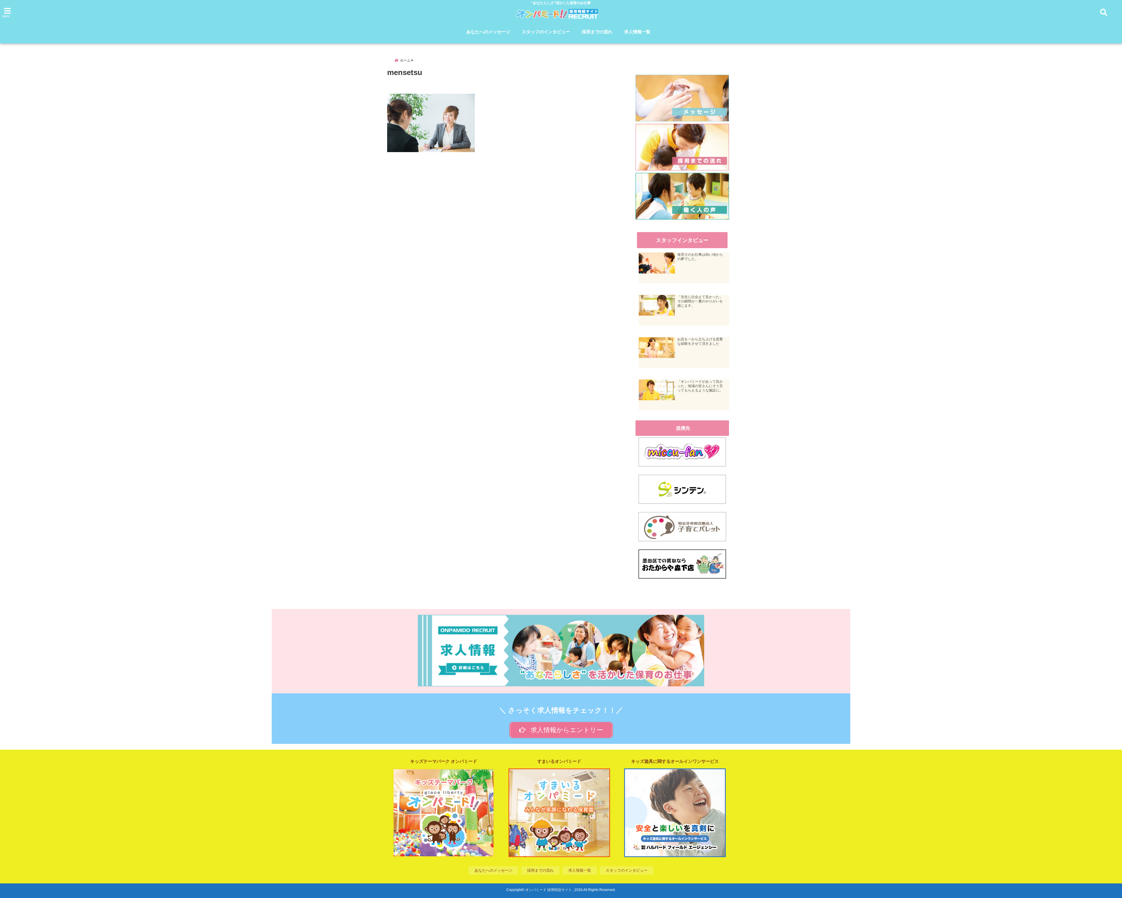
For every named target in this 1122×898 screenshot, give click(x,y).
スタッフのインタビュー (546, 31)
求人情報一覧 (637, 31)
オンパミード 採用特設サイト (548, 890)
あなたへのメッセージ (488, 31)
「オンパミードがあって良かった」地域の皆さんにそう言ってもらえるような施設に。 (700, 386)
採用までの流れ (597, 31)
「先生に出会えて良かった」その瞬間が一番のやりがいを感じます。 (700, 301)
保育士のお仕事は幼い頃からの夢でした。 (700, 257)
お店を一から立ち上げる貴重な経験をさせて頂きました (700, 341)
